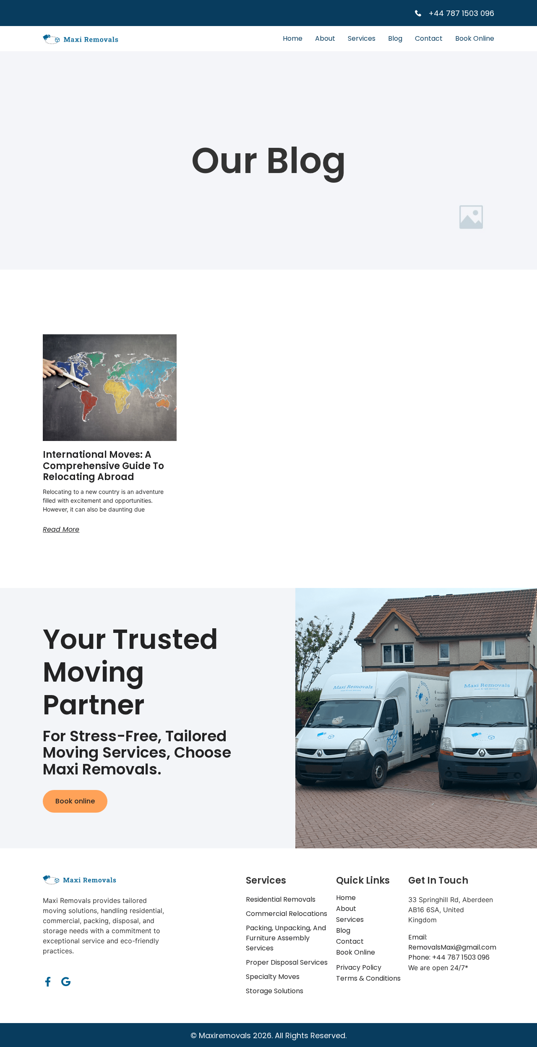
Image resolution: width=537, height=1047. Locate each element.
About (325, 38)
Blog (395, 38)
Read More (61, 529)
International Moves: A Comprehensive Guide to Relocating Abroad (103, 465)
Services (361, 38)
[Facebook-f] (47, 982)
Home (292, 38)
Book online (75, 801)
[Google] (65, 982)
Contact (429, 38)
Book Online (474, 38)
